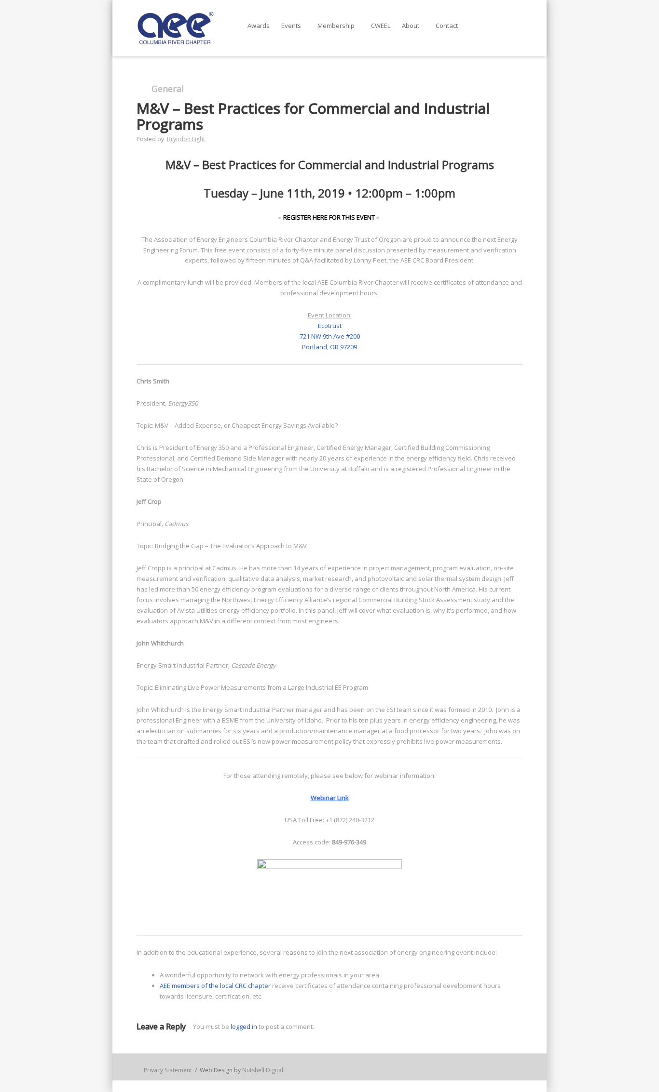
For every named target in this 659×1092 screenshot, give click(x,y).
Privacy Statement (168, 1070)
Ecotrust (330, 325)
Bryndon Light (186, 139)
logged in (244, 1026)
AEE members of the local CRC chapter (215, 985)
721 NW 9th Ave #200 (330, 336)
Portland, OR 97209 (329, 346)
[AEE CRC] (175, 28)
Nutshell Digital (262, 1070)
